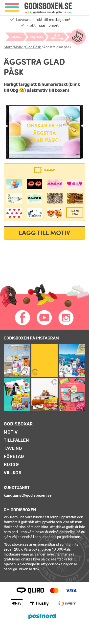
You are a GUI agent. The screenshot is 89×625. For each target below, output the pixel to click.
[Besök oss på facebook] (23, 317)
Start (8, 47)
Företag (14, 456)
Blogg (11, 464)
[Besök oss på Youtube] (44, 317)
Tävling (13, 448)
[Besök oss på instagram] (66, 317)
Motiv (18, 47)
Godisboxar (18, 424)
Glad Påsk (33, 47)
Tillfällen (16, 440)
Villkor (13, 472)
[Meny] (12, 7)
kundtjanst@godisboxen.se (28, 495)
